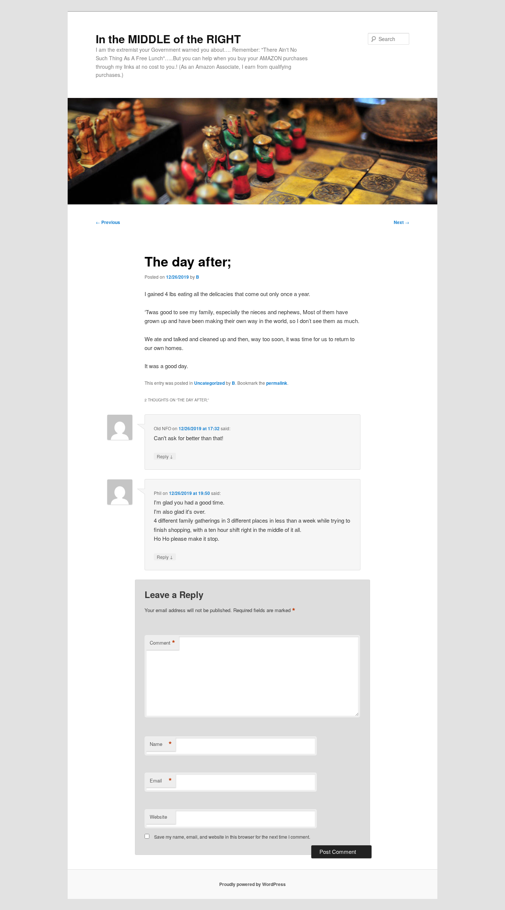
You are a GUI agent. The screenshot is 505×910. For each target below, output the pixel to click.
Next (401, 222)
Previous (108, 222)
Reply (165, 456)
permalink (276, 383)
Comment (162, 643)
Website (158, 816)
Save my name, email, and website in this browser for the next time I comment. (232, 836)
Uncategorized (209, 383)
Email (161, 781)
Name (161, 744)
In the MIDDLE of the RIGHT (168, 39)
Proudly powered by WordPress (252, 884)
